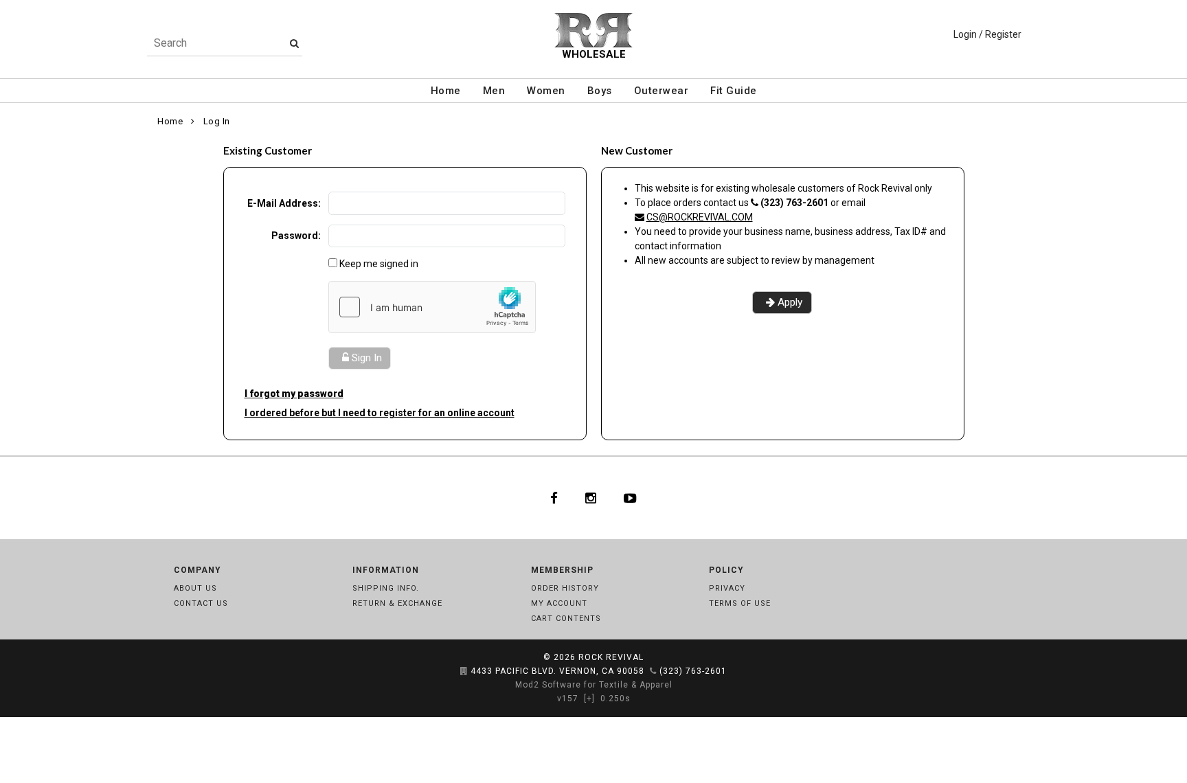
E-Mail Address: (284, 203)
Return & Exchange (397, 603)
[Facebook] (554, 497)
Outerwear (661, 90)
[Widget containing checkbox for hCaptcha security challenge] (432, 307)
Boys (599, 90)
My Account (559, 603)
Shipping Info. (385, 588)
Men (494, 90)
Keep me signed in (378, 263)
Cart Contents (566, 618)
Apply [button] (790, 302)
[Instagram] (590, 497)
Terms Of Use (740, 603)
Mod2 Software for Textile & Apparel (593, 685)
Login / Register (987, 34)
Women (546, 90)
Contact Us (201, 603)
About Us (195, 588)
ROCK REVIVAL (611, 657)
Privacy (727, 588)
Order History (565, 588)
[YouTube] (630, 497)
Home (446, 90)
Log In (216, 121)
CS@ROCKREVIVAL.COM (699, 217)
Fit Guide (733, 90)
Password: (296, 235)
